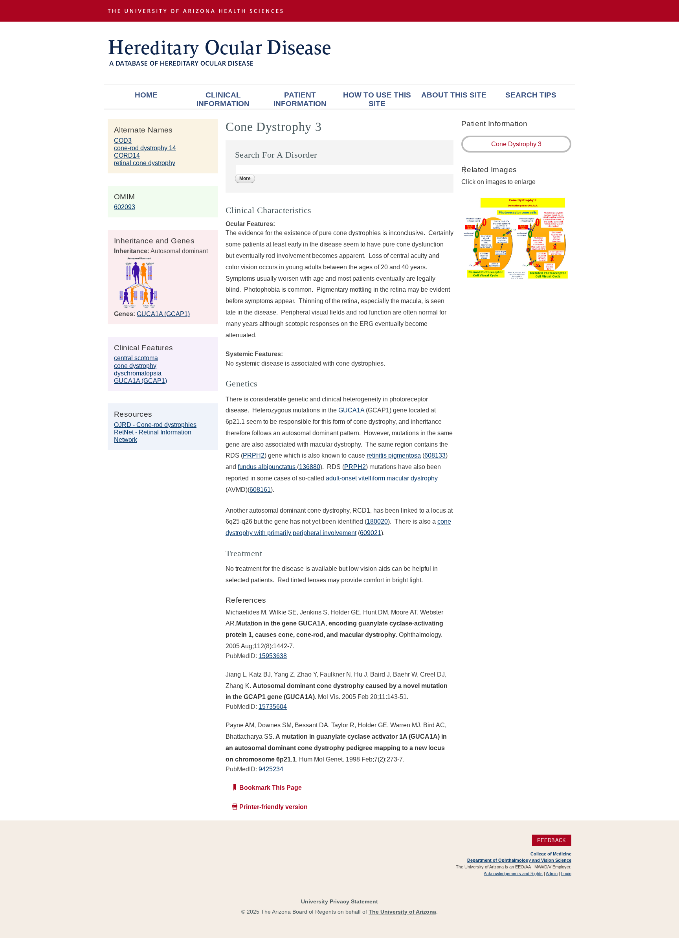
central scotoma (136, 358)
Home (146, 95)
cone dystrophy (135, 365)
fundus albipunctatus (267, 466)
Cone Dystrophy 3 (516, 144)
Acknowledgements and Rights (513, 873)
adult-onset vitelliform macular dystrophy (382, 478)
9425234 (271, 769)
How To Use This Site (377, 99)
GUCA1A (351, 410)
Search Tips (530, 95)
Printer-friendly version (273, 807)
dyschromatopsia (137, 373)
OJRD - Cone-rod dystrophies (155, 424)
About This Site (453, 95)
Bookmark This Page (270, 787)
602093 (124, 207)
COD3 (123, 140)
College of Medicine (550, 854)
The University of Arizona (402, 912)
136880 (309, 466)
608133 (435, 455)
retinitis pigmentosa (394, 455)
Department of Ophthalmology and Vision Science (519, 860)
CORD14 (127, 155)
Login (566, 873)
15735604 (273, 706)
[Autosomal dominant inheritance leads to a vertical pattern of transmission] (138, 306)
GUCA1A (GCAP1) (163, 314)
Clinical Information (223, 99)
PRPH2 (253, 455)
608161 (260, 489)
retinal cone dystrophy (144, 163)
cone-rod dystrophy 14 (145, 148)
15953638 (273, 656)
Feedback (551, 840)
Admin (552, 873)
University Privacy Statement (339, 901)
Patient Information (300, 99)
